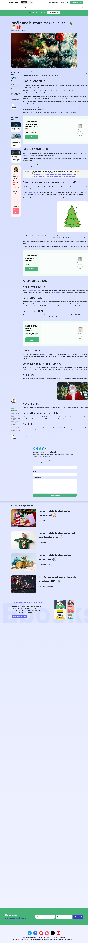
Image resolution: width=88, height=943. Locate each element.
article (43, 354)
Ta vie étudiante (52, 7)
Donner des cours (53, 2)
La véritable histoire (42, 520)
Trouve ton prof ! (15, 211)
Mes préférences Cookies (70, 939)
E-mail (35, 471)
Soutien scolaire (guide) (38, 939)
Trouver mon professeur (77, 2)
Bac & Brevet (74, 7)
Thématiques (62, 937)
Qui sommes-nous (26, 937)
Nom (34, 465)
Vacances (14, 107)
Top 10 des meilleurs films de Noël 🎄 (43, 173)
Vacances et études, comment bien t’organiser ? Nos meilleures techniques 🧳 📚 (55, 174)
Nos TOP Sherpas (50, 586)
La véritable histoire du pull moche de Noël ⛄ (57, 535)
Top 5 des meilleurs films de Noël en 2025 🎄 (57, 579)
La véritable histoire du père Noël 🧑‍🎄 (54, 513)
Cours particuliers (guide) (26, 939)
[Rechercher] (82, 7)
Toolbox (64, 7)
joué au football (57, 292)
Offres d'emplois (41, 937)
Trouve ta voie (39, 7)
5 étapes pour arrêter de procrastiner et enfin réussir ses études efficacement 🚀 (55, 176)
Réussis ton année (10, 7)
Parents (30, 2)
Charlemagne (26, 155)
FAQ (57, 937)
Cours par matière (15, 939)
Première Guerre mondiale (34, 290)
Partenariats (34, 937)
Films (40, 586)
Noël (13, 104)
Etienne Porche (15, 405)
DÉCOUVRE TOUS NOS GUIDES (19, 616)
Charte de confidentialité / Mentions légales (53, 939)
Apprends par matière (25, 7)
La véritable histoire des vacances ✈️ (54, 557)
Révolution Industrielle (34, 192)
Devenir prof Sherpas (50, 937)
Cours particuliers (64, 2)
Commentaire (37, 477)
